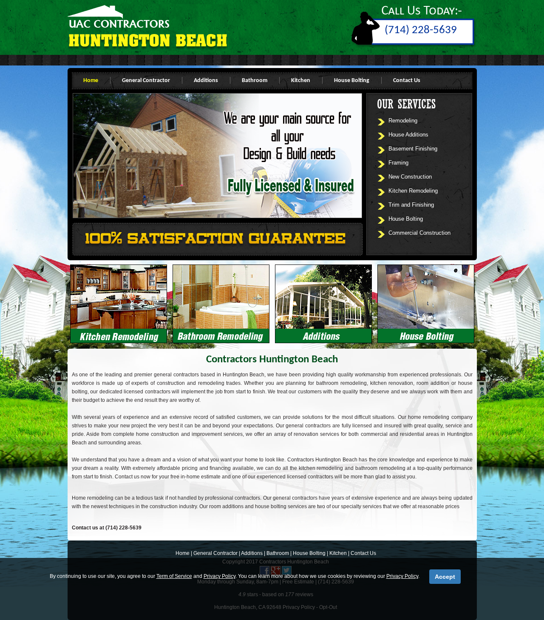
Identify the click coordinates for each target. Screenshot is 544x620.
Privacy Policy (219, 576)
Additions (206, 80)
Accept (445, 576)
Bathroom (254, 80)
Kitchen (300, 80)
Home (90, 80)
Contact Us (406, 80)
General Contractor (146, 80)
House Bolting (351, 80)
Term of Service (174, 576)
